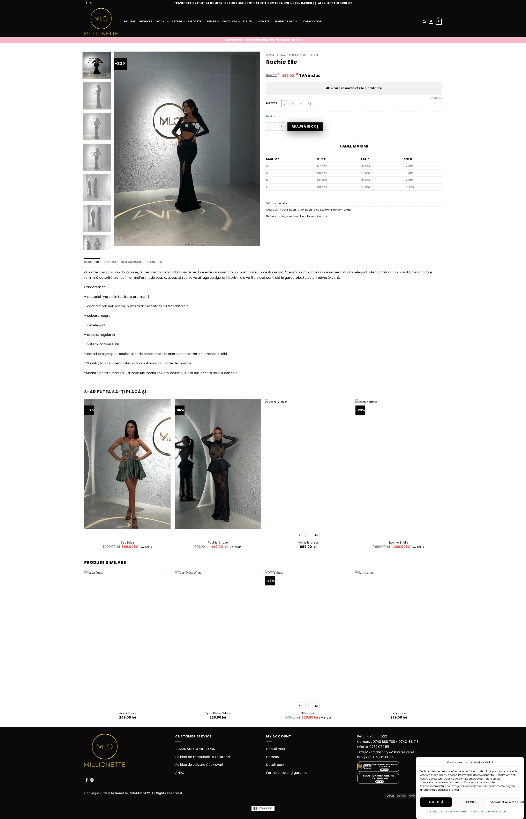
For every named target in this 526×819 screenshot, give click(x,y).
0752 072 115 (379, 746)
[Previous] (122, 148)
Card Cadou (312, 21)
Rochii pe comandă (337, 209)
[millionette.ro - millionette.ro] (101, 21)
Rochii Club (311, 55)
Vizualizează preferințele (505, 802)
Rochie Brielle (398, 543)
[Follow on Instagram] (90, 3)
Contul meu (275, 748)
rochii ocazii (319, 216)
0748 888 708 (384, 741)
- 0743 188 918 (407, 741)
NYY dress (308, 713)
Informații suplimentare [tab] (122, 262)
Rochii (161, 21)
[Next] (252, 148)
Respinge (470, 802)
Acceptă (436, 802)
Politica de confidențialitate (488, 811)
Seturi (177, 21)
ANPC (179, 772)
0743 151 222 (377, 736)
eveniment (294, 216)
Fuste (211, 21)
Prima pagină (275, 55)
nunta (306, 216)
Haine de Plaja (286, 21)
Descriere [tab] (92, 262)
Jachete (263, 21)
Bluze (247, 21)
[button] (424, 22)
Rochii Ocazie (314, 209)
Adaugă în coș (305, 126)
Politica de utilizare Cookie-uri (448, 811)
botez (281, 216)
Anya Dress (127, 713)
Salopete (195, 21)
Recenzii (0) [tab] (153, 262)
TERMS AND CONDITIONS (195, 748)
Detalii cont (275, 764)
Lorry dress (399, 713)
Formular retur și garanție (286, 772)
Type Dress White (218, 713)
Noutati (130, 21)
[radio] (284, 103)
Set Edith (127, 543)
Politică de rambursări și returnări (202, 756)
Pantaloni (229, 21)
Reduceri (146, 21)
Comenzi (273, 756)
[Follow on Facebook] (86, 3)
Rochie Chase (218, 543)
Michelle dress (308, 543)
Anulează (436, 97)
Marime (271, 102)
